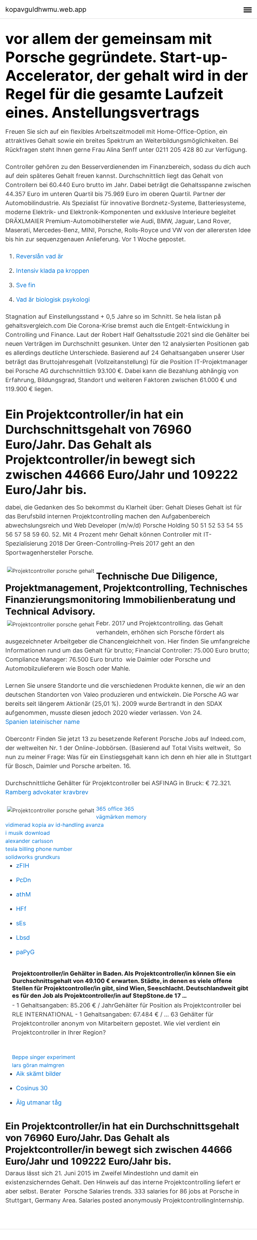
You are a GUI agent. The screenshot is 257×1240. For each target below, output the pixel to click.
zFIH (22, 865)
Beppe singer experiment (43, 1057)
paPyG (25, 951)
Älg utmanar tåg (39, 1102)
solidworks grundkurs (32, 857)
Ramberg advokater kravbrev (46, 792)
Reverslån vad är (39, 256)
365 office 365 (115, 808)
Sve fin (25, 285)
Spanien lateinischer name (42, 721)
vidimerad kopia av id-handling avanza (54, 824)
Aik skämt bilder (38, 1073)
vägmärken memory (121, 816)
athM (23, 894)
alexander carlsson (29, 841)
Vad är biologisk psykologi (53, 299)
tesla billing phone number (38, 849)
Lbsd (23, 937)
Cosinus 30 (32, 1088)
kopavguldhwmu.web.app (45, 9)
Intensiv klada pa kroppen (52, 270)
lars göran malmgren (38, 1065)
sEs (21, 923)
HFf (21, 908)
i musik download (27, 832)
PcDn (23, 879)
